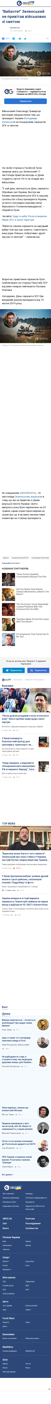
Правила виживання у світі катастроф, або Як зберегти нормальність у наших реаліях (17, 1126)
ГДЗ (4, 1281)
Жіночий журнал (9, 1372)
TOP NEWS (8, 823)
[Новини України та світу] (6, 681)
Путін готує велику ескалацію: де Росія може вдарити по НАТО (19, 1142)
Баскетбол (30, 1261)
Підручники (30, 1281)
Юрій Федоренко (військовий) (15, 1045)
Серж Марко (7, 1167)
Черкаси (6, 1249)
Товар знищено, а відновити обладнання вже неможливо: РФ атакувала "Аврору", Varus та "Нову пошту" (18, 766)
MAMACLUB (30, 1351)
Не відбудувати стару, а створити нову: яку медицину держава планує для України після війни (17, 1059)
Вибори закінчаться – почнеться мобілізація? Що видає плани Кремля (18, 1023)
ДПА (27, 1286)
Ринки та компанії (9, 1338)
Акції (4, 1310)
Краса (5, 1368)
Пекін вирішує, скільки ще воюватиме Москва (15, 1109)
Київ (4, 1241)
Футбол (6, 1261)
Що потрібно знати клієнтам (14, 773)
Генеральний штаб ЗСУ (20, 558)
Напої (28, 1322)
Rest (5, 1007)
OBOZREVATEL (28, 492)
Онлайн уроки (8, 1286)
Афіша (5, 1364)
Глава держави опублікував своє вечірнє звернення (24, 864)
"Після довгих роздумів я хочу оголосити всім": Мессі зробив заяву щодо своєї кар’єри (25, 718)
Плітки (28, 1364)
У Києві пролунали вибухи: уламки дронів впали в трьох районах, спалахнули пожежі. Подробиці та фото (25, 879)
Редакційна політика (10, 563)
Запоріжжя (7, 1245)
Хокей (5, 1265)
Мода (28, 1368)
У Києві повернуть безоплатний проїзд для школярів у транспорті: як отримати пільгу (16, 741)
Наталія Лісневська (11, 1066)
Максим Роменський (11, 1133)
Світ (5, 1223)
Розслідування (33, 1223)
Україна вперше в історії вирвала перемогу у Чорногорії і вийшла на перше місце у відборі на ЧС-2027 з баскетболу (25, 901)
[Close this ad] (49, 1389)
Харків (28, 1241)
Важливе (7, 685)
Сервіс (28, 1310)
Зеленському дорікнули (28, 496)
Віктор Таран (8, 1114)
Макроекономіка (32, 1338)
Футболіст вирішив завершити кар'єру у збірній (22, 727)
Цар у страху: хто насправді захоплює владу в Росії (16, 1039)
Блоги (6, 1228)
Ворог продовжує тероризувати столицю (20, 887)
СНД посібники (8, 1294)
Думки (6, 1013)
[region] (25, 146)
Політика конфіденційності (36, 1198)
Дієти (5, 1326)
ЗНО (4, 1290)
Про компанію (8, 1194)
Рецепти (6, 1322)
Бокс (27, 1265)
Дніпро (28, 1245)
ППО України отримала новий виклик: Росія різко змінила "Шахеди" (17, 1160)
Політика (30, 1218)
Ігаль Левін (7, 1030)
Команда (29, 1194)
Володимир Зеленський (40, 558)
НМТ (27, 1290)
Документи (30, 1202)
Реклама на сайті (9, 1202)
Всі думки (7, 1174)
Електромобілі (31, 1306)
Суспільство (15, 28)
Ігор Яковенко (8, 1148)
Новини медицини (10, 1351)
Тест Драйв (7, 1306)
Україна (6, 558)
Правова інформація (11, 1198)
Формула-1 (7, 1269)
